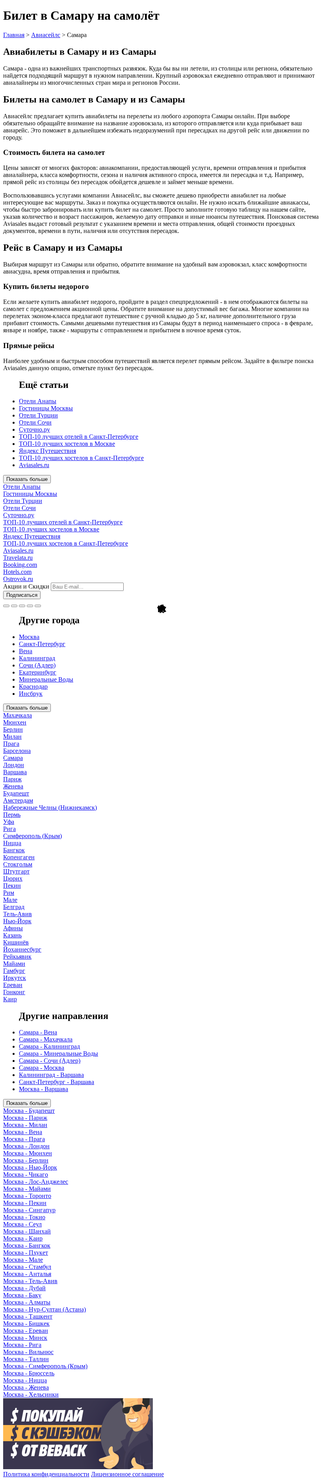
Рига (9, 828)
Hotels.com (17, 571)
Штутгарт (16, 871)
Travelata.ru (18, 557)
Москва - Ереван (25, 1330)
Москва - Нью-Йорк (30, 1167)
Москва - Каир (23, 1238)
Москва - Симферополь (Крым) (45, 1366)
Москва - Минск (25, 1337)
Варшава (15, 772)
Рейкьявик (17, 956)
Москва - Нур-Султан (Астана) (44, 1309)
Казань (12, 935)
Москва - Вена (22, 1132)
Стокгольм (17, 864)
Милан (12, 736)
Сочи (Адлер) (37, 665)
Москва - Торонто (27, 1195)
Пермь (11, 814)
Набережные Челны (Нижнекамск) (50, 807)
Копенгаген (19, 857)
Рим (8, 892)
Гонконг (14, 992)
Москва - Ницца (25, 1380)
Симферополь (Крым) (32, 836)
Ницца (12, 843)
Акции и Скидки (26, 586)
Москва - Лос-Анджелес (35, 1181)
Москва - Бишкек (26, 1323)
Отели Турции (38, 415)
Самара (13, 757)
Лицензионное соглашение (127, 1474)
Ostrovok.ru (18, 579)
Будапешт (16, 793)
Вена (25, 651)
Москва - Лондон (26, 1146)
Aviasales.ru (34, 465)
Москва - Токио (24, 1217)
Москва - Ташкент (27, 1316)
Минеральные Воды (46, 679)
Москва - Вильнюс (28, 1352)
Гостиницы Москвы (46, 408)
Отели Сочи (35, 422)
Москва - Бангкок (26, 1245)
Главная (13, 35)
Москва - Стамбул (27, 1266)
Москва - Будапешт (29, 1110)
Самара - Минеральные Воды (58, 1053)
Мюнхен (14, 722)
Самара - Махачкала (45, 1039)
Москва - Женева (26, 1387)
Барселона (17, 750)
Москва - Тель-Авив (30, 1281)
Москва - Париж (25, 1117)
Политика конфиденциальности (46, 1474)
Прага (11, 743)
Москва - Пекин (24, 1203)
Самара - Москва (41, 1067)
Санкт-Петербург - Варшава (56, 1082)
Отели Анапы (37, 401)
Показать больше (27, 479)
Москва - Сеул (22, 1224)
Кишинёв (16, 942)
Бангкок (14, 850)
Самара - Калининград (49, 1046)
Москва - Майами (27, 1188)
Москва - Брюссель (28, 1373)
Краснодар (33, 686)
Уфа (8, 821)
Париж (12, 779)
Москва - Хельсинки (31, 1394)
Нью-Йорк (17, 921)
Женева (13, 786)
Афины (13, 928)
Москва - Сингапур (29, 1210)
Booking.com (20, 564)
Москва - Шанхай (27, 1231)
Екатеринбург (37, 672)
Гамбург (14, 970)
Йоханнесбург (22, 949)
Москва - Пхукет (25, 1252)
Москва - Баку (22, 1295)
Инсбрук (31, 693)
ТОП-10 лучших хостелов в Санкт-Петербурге (81, 458)
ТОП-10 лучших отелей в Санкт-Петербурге (78, 436)
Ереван (12, 985)
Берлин (13, 729)
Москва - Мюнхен (27, 1153)
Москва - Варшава (43, 1089)
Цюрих (12, 878)
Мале (10, 899)
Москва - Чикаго (25, 1174)
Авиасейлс (45, 35)
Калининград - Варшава (51, 1074)
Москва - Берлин (25, 1160)
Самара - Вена (38, 1032)
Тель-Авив (17, 914)
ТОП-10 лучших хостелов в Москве (67, 443)
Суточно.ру (34, 429)
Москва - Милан (25, 1124)
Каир (10, 999)
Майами (14, 963)
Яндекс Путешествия (47, 450)
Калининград (37, 658)
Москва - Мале (23, 1259)
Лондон (13, 765)
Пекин (12, 885)
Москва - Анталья (27, 1273)
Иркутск (14, 977)
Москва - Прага (24, 1139)
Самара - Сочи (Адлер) (49, 1060)
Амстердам (18, 800)
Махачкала (17, 715)
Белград (13, 907)
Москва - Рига (22, 1344)
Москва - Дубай (24, 1288)
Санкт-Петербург (42, 644)
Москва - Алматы (26, 1302)
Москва (29, 636)
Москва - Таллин (26, 1359)
